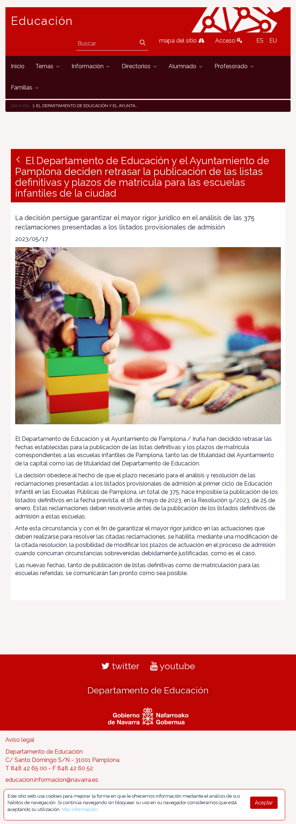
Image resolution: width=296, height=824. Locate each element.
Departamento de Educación (148, 690)
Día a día (20, 105)
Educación (42, 21)
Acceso (226, 40)
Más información (79, 809)
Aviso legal (19, 739)
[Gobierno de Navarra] (148, 715)
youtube (176, 666)
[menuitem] (17, 66)
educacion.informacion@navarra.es (51, 779)
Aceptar (264, 803)
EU (273, 40)
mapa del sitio (178, 40)
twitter (124, 666)
